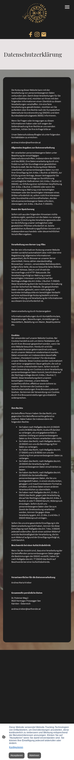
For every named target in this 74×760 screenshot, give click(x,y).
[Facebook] (30, 34)
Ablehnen (34, 755)
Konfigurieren (16, 747)
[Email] (43, 34)
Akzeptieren (16, 755)
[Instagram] (37, 34)
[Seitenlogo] (37, 13)
